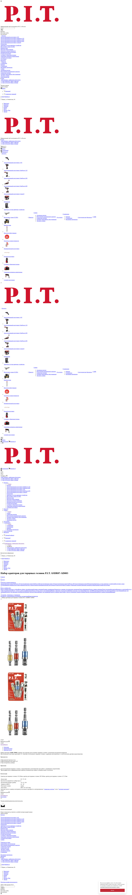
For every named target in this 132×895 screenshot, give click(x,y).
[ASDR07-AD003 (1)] (18, 634)
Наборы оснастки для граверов (76, 590)
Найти (2, 887)
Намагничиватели (33, 596)
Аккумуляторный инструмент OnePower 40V (12, 821)
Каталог (9, 485)
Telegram (6, 106)
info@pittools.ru (6, 96)
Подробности (4, 744)
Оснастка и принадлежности (31, 585)
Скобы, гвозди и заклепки (69, 592)
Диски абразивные (84, 589)
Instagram (6, 104)
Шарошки (112, 592)
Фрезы (96, 592)
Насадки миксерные (107, 590)
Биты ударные (7, 596)
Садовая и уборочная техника (73, 585)
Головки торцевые (38, 589)
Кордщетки (113, 589)
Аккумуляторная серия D (81, 583)
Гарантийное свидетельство (8, 843)
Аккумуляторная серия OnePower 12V (10, 583)
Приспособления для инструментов (29, 592)
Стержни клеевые (80, 592)
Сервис (9, 513)
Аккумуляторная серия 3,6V (47, 583)
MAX (5, 109)
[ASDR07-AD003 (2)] (18, 668)
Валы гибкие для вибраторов (25, 589)
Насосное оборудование (18, 585)
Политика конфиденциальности (9, 882)
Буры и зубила (14, 589)
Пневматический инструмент (47, 585)
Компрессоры (8, 585)
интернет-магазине (64, 789)
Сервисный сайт (5, 848)
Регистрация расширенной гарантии (10, 845)
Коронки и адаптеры (121, 589)
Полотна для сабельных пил (12, 592)
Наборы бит (14, 596)
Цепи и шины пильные (104, 592)
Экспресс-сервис (5, 849)
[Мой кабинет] (1, 470)
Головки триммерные (48, 589)
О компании (10, 525)
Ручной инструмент (60, 585)
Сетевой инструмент (104, 585)
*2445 (2, 78)
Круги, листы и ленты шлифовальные (22, 590)
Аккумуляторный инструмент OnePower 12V (12, 819)
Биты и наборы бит (6, 589)
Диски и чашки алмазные (95, 589)
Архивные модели (5, 850)
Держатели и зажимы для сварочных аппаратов (66, 589)
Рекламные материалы (6, 854)
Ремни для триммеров (44, 592)
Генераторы (91, 583)
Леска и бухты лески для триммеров (41, 590)
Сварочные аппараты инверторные (90, 585)
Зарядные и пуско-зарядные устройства (104, 583)
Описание (6, 747)
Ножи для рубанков (118, 590)
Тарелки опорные (89, 592)
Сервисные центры (6, 846)
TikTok (5, 111)
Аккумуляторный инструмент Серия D (11, 823)
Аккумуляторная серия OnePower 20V (65, 583)
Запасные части (8, 750)
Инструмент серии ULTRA (8, 827)
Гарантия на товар (5, 842)
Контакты (3, 856)
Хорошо (112, 890)
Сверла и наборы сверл (56, 592)
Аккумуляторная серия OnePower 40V (30, 583)
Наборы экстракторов (22, 596)
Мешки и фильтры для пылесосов (59, 590)
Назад (9, 484)
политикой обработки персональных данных (110, 887)
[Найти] (2, 30)
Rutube (5, 107)
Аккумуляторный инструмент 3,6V (10, 817)
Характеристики (8, 748)
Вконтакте (6, 103)
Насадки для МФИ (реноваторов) (93, 590)
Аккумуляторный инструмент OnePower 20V (12, 820)
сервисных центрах (49, 789)
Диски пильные (106, 589)
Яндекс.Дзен (7, 110)
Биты (2, 596)
